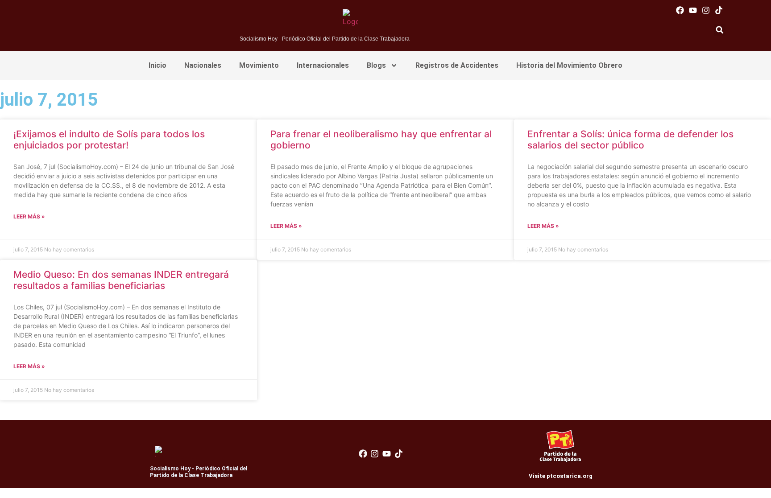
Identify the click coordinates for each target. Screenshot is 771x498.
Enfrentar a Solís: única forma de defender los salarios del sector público (630, 139)
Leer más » (29, 216)
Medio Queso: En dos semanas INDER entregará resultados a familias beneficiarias (121, 280)
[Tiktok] (719, 10)
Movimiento (259, 65)
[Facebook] (679, 10)
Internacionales (323, 65)
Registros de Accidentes (456, 65)
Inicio (157, 65)
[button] (719, 30)
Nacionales (202, 65)
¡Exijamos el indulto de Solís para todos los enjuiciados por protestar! (109, 139)
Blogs (376, 65)
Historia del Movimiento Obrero (569, 65)
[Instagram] (706, 10)
